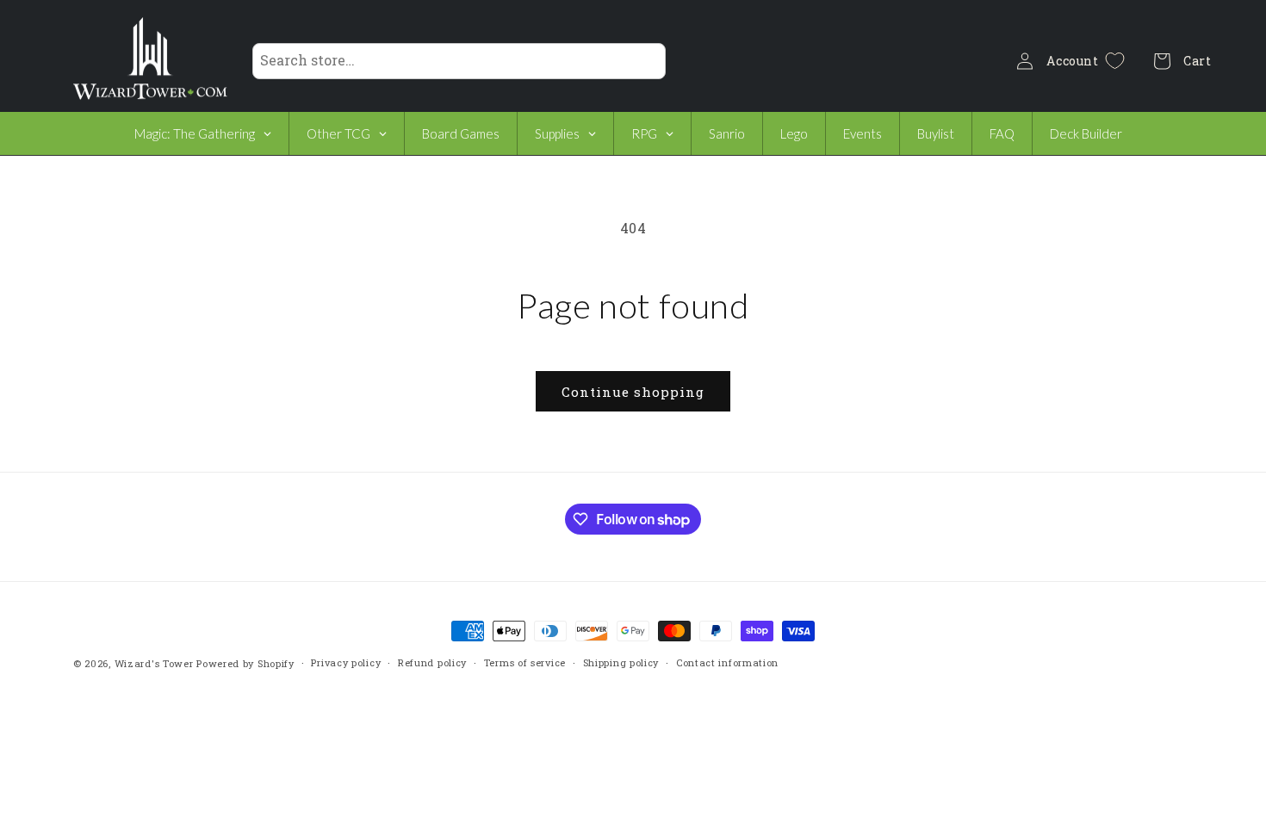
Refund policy (432, 662)
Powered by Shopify (245, 663)
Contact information (727, 662)
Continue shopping (633, 391)
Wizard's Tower (154, 663)
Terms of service (525, 662)
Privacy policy (346, 662)
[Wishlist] (1115, 61)
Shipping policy (621, 662)
